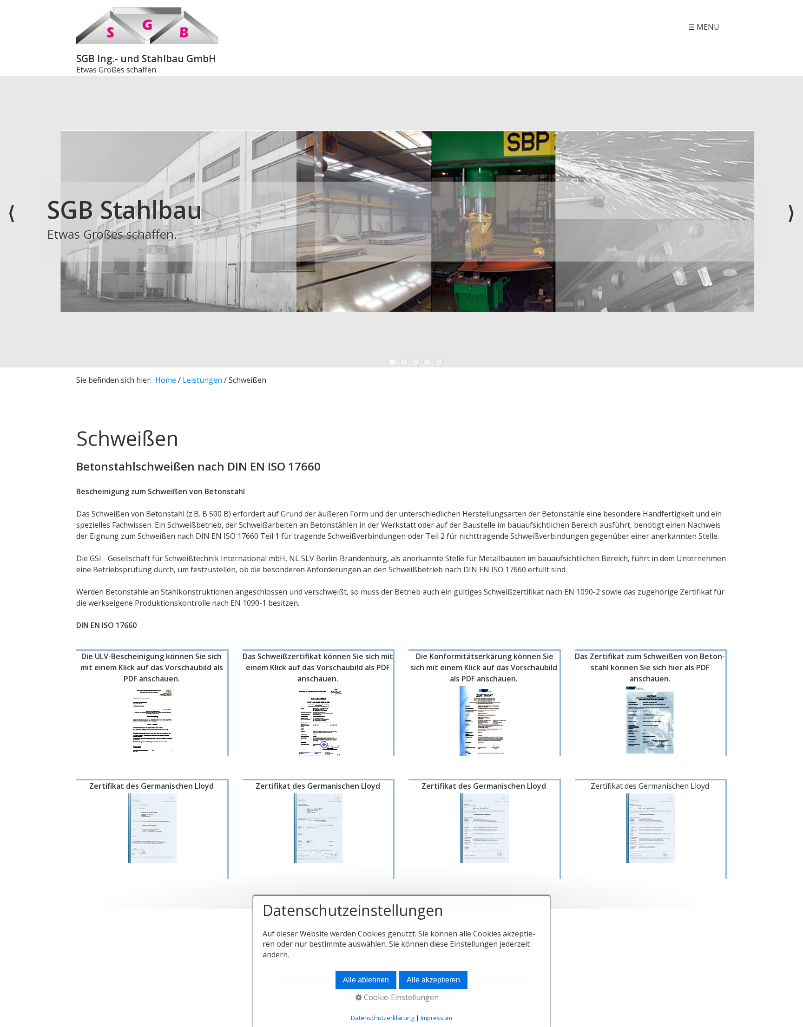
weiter (791, 221)
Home (165, 380)
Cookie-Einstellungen (400, 997)
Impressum (436, 1018)
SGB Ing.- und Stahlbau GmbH (146, 58)
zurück (12, 221)
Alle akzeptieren (433, 980)
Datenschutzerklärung (383, 1018)
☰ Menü (703, 27)
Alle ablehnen (366, 980)
